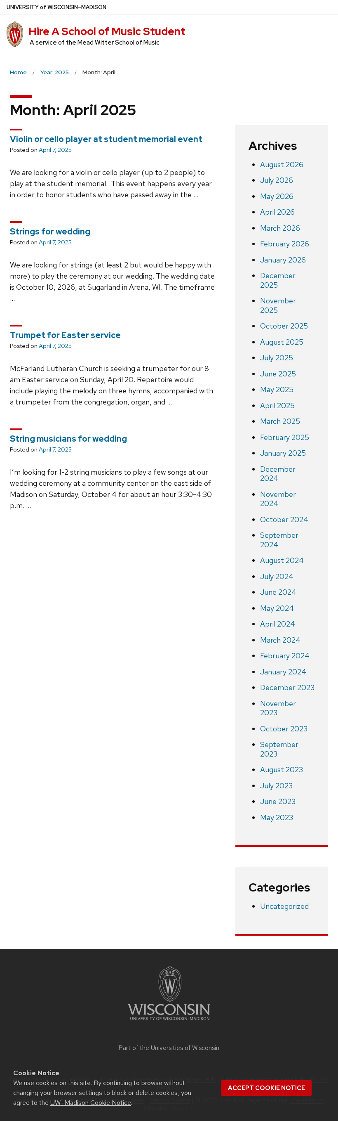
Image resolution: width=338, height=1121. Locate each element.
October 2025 (284, 326)
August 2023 (281, 769)
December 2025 (278, 280)
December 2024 (278, 473)
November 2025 (278, 305)
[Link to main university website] (169, 1021)
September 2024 (279, 539)
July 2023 (276, 785)
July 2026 (276, 180)
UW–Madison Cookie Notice (90, 1102)
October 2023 (283, 728)
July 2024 (276, 576)
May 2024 (277, 608)
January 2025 (283, 453)
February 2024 (285, 655)
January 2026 (283, 260)
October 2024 (284, 519)
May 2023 (276, 817)
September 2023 (279, 749)
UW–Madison (56, 7)
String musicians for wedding (68, 438)
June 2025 (278, 373)
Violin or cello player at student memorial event (106, 139)
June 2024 (278, 592)
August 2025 (281, 342)
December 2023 (287, 687)
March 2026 (280, 228)
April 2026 (277, 212)
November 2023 (278, 708)
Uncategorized (284, 906)
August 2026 (281, 164)
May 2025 (276, 389)
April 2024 (277, 624)
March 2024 (280, 640)
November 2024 (278, 499)
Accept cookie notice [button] (266, 1088)
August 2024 (282, 560)
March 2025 (280, 421)
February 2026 (284, 243)
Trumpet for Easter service (65, 335)
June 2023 (278, 801)
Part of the (169, 1048)
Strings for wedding (50, 231)
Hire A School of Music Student (106, 31)
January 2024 (283, 671)
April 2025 (277, 405)
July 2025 (276, 357)
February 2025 (284, 437)
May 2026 (276, 196)
